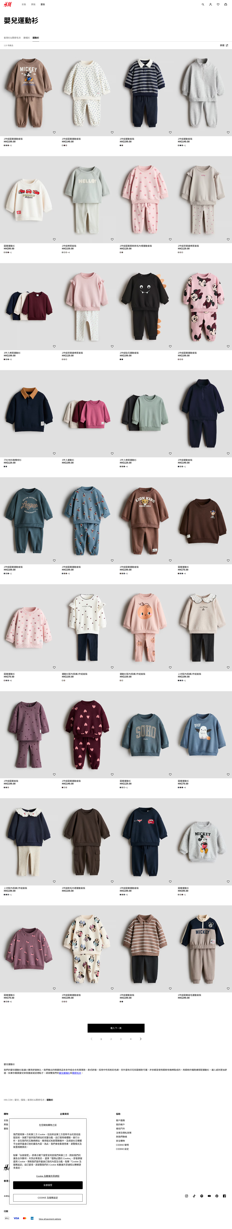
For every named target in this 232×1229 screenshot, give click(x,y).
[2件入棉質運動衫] (145, 413)
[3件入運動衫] (87, 413)
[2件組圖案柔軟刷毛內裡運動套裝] (145, 199)
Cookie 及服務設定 (48, 1198)
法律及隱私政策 (123, 1132)
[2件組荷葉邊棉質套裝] (87, 306)
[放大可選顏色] (65, 145)
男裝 (33, 4)
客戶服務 (120, 1120)
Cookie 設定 (122, 1149)
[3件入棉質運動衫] (29, 306)
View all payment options (50, 1219)
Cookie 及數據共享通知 (47, 1176)
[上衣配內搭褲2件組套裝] (29, 841)
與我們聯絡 (121, 1136)
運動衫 (50, 1099)
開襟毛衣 (76, 1072)
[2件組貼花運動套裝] (145, 306)
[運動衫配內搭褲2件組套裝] (87, 627)
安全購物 (120, 1140)
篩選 (222, 45)
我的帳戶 (120, 1124)
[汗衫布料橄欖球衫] (29, 413)
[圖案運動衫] (29, 199)
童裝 (43, 4)
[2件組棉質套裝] (87, 199)
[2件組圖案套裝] (29, 734)
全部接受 (47, 1185)
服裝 (23, 1099)
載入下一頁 (116, 1028)
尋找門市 (120, 1128)
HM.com (8, 1099)
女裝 (24, 4)
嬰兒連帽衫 (64, 1072)
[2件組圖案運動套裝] (29, 92)
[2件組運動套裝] (145, 92)
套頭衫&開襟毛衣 (36, 1099)
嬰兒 (17, 1099)
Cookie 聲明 (122, 1144)
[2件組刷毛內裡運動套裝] (87, 841)
